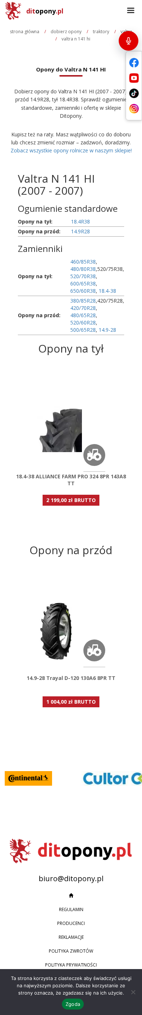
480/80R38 (83, 268)
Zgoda (73, 1004)
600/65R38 (83, 283)
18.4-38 (107, 290)
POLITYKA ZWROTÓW (71, 951)
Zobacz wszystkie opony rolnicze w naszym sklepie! (71, 150)
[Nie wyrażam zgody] (133, 992)
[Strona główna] (71, 895)
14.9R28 (80, 231)
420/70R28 (83, 307)
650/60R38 (83, 290)
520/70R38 (83, 276)
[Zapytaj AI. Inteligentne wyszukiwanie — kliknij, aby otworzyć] (128, 41)
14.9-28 (107, 329)
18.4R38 (80, 221)
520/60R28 (83, 322)
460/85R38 (83, 261)
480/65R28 (83, 315)
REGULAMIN (71, 909)
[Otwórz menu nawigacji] (131, 11)
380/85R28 (83, 300)
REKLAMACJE (71, 937)
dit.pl (44, 11)
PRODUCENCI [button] (71, 923)
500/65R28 (83, 329)
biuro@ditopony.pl (71, 878)
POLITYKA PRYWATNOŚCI (71, 965)
